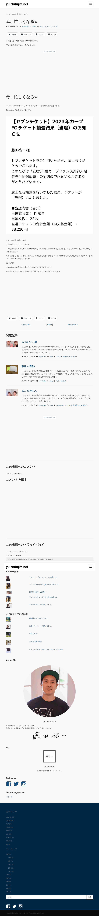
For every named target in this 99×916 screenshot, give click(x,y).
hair (7, 831)
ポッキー (59, 356)
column (8, 827)
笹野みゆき (66, 356)
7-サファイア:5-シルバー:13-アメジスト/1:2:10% (46, 649)
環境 (72, 405)
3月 (9, 864)
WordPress (40, 913)
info (7, 834)
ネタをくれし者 (29, 342)
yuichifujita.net (17, 4)
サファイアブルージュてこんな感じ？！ (43, 577)
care (7, 824)
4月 (9, 861)
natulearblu (60, 405)
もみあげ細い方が (35, 641)
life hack (8, 837)
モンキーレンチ (23, 913)
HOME (49, 324)
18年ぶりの (33, 633)
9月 (58, 381)
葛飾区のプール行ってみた (38, 618)
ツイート (9, 797)
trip (7, 844)
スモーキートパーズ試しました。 (41, 604)
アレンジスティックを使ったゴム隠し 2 (43, 597)
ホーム (8, 14)
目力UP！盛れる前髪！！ (38, 592)
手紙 (61, 381)
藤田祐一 (74, 356)
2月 (9, 868)
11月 (9, 858)
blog (13, 14)
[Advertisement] (49, 72)
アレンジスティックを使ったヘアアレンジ (44, 584)
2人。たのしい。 (30, 390)
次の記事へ (26, 324)
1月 (9, 871)
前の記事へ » (73, 324)
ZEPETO (67, 405)
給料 (64, 381)
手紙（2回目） (29, 366)
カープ (42, 26)
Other (8, 841)
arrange (8, 817)
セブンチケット (50, 26)
